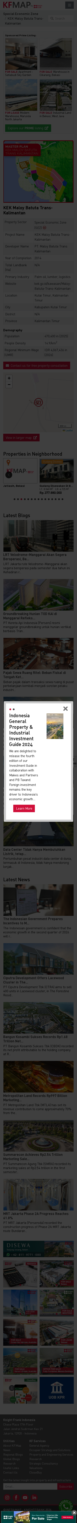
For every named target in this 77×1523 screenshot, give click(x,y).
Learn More (24, 808)
